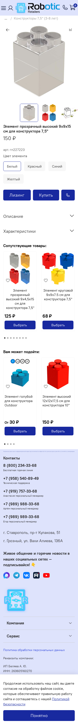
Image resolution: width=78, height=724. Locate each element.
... (6, 18)
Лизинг (17, 195)
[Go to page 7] (23, 338)
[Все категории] (3, 7)
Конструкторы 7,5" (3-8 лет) (36, 18)
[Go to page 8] (26, 338)
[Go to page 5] (17, 338)
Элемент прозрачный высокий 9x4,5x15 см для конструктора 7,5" (20, 299)
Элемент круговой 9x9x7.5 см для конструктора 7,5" (58, 294)
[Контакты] (10, 7)
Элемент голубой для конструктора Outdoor (18, 400)
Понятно (39, 715)
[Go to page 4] (14, 338)
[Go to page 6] (20, 338)
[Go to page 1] (4, 338)
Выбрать (20, 325)
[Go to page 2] (7, 338)
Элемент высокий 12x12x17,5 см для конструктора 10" (56, 400)
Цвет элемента (15, 156)
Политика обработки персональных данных (34, 650)
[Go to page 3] (10, 338)
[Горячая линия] (65, 7)
